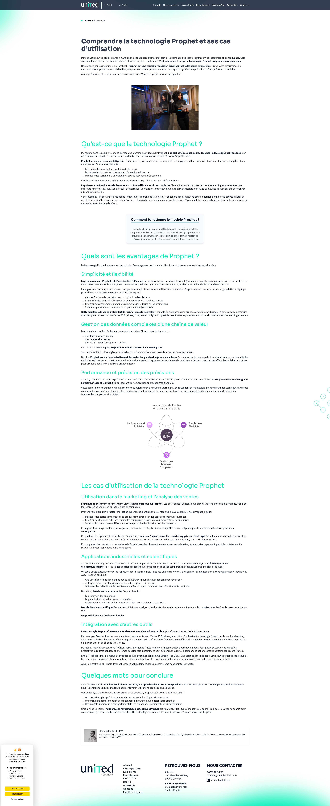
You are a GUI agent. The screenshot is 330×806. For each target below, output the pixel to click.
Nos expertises (171, 5)
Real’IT (127, 782)
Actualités (232, 5)
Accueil (156, 5)
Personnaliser (17, 799)
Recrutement (203, 5)
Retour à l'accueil (95, 20)
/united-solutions (220, 780)
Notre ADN (218, 5)
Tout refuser (17, 794)
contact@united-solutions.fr (222, 775)
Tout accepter (17, 788)
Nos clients (188, 5)
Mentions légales (133, 792)
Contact (244, 5)
